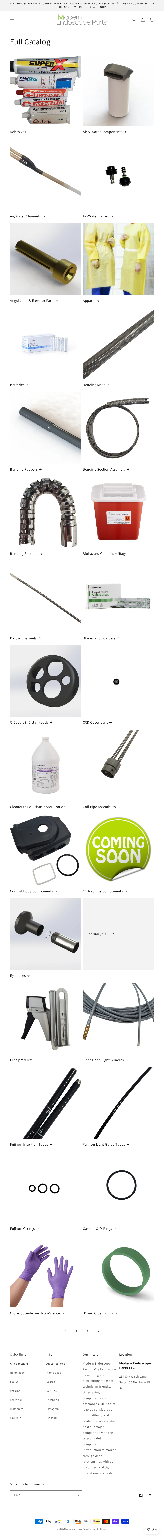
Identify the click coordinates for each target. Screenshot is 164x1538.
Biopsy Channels (23, 638)
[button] (12, 19)
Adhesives (18, 131)
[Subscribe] (77, 1495)
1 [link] (66, 1331)
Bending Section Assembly (104, 469)
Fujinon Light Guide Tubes (104, 1144)
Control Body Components (31, 891)
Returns (15, 1391)
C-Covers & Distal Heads (29, 722)
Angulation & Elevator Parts (32, 300)
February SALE (98, 934)
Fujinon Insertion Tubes (29, 1144)
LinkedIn (15, 1418)
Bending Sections (24, 553)
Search (14, 1381)
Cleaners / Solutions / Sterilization (38, 806)
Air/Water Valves (96, 216)
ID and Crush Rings (98, 1313)
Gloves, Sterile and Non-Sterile (35, 1313)
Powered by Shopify (98, 1529)
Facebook (16, 1400)
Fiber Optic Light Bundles (103, 1060)
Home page (17, 1372)
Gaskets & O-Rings (97, 1228)
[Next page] (98, 1331)
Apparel (89, 300)
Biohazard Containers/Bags (105, 553)
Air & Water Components (102, 131)
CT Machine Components (103, 891)
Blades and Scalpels (99, 638)
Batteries (17, 384)
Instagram (16, 1409)
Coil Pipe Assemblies (99, 806)
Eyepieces (18, 975)
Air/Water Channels (25, 216)
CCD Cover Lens (95, 722)
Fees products (21, 1060)
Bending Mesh (94, 384)
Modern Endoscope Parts (76, 1529)
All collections (19, 1363)
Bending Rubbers (24, 469)
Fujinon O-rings (22, 1228)
